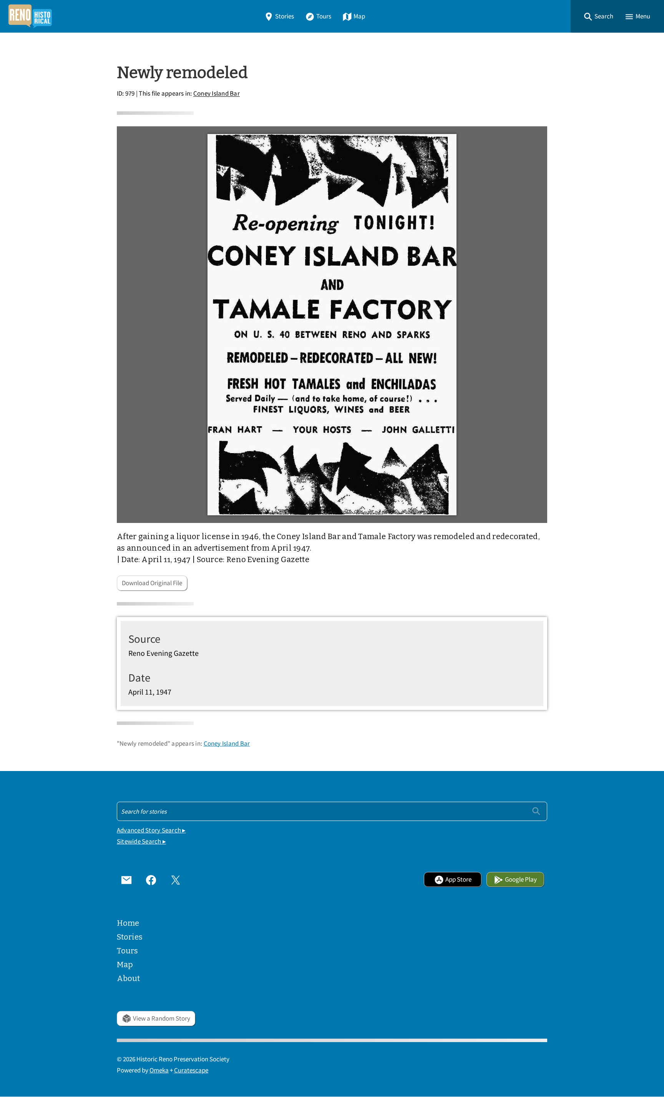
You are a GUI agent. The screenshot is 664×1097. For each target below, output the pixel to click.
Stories (284, 16)
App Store (458, 879)
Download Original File (152, 583)
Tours (323, 16)
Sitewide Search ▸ (141, 841)
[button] (598, 16)
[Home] (30, 16)
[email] (126, 879)
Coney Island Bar (216, 94)
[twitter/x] (175, 879)
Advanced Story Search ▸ (151, 830)
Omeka (159, 1070)
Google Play (521, 879)
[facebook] (151, 879)
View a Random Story (161, 1018)
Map (359, 16)
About (128, 978)
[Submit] (536, 811)
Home (128, 923)
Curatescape (191, 1070)
